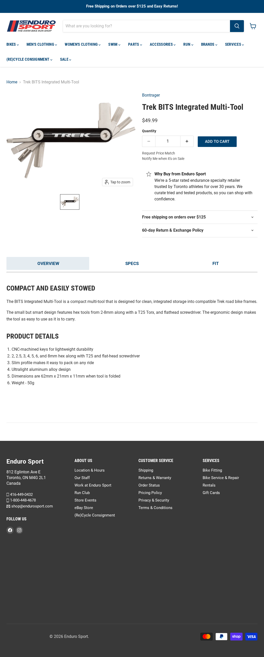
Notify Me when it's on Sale (163, 159)
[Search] (237, 26)
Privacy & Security (153, 500)
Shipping (145, 470)
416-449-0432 (21, 494)
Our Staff (82, 477)
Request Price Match (158, 153)
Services (233, 44)
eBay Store (84, 507)
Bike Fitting (212, 470)
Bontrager (151, 95)
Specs (132, 263)
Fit (215, 263)
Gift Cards (211, 492)
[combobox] (146, 26)
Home (11, 82)
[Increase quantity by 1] (187, 141)
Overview (48, 263)
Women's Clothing (81, 44)
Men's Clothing (41, 44)
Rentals (209, 485)
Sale (64, 59)
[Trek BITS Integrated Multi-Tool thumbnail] (70, 202)
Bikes (11, 44)
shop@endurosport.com (31, 506)
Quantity (149, 131)
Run (187, 44)
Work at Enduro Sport (93, 485)
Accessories (162, 44)
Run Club (82, 492)
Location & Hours (90, 470)
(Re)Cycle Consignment (28, 59)
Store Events (85, 500)
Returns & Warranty (154, 477)
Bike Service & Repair (221, 477)
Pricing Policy (150, 492)
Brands (208, 44)
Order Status (149, 485)
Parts (134, 44)
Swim (113, 44)
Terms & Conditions (155, 507)
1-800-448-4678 (22, 500)
